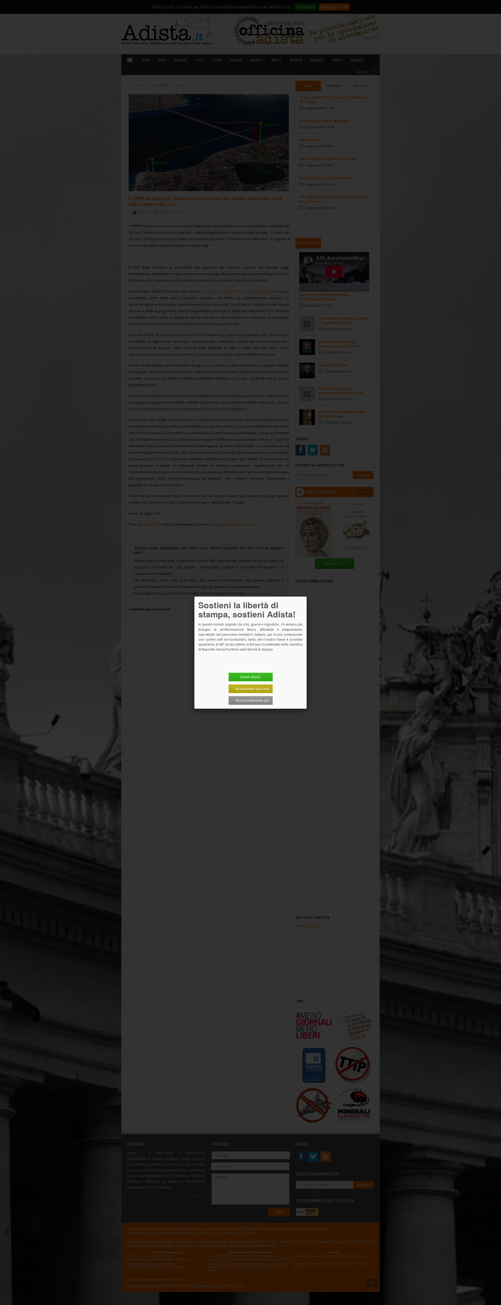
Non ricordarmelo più (252, 700)
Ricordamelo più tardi (252, 688)
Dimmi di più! (250, 677)
